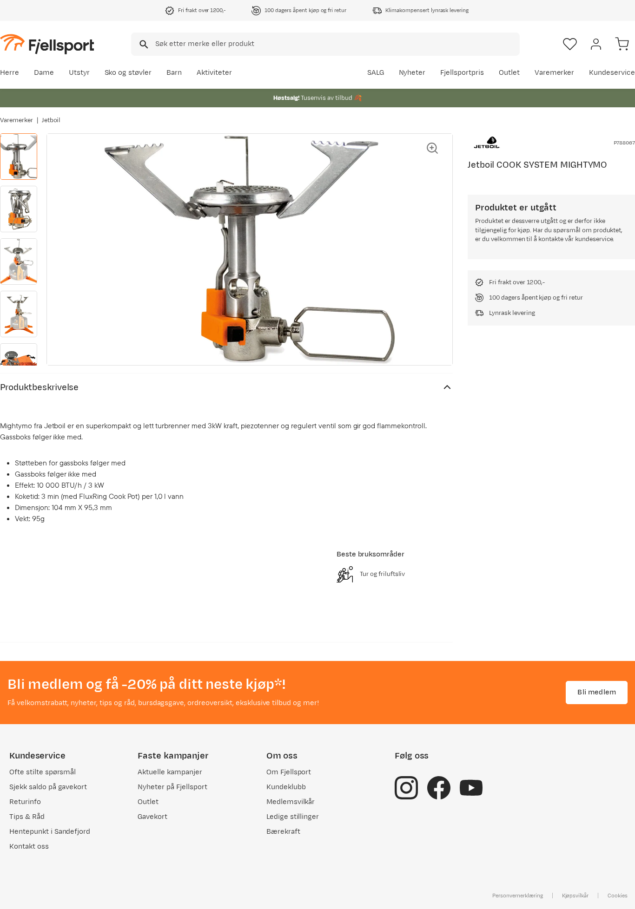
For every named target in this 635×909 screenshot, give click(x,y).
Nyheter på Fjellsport (172, 787)
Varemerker (555, 73)
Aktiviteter (214, 73)
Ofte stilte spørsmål (42, 772)
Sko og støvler (128, 73)
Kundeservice (612, 73)
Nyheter (412, 73)
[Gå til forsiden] (47, 44)
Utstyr (79, 73)
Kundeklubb (286, 787)
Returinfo (25, 802)
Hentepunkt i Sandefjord (49, 832)
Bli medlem (596, 692)
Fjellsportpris (462, 73)
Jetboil (51, 120)
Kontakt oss (29, 846)
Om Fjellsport (288, 772)
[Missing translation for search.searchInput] (143, 44)
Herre (9, 73)
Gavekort (152, 817)
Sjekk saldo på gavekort (48, 787)
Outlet (509, 73)
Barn (174, 73)
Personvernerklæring (517, 895)
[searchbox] (336, 44)
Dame (44, 73)
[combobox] (325, 44)
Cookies (618, 895)
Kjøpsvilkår (575, 895)
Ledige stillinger (292, 817)
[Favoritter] (569, 44)
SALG (375, 73)
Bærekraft (283, 832)
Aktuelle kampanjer (170, 772)
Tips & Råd (27, 817)
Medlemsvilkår (290, 802)
